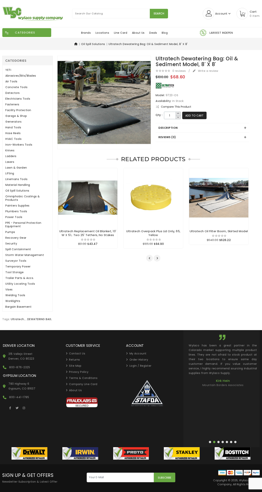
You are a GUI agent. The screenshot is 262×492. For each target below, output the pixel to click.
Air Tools (11, 81)
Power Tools (13, 217)
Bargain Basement (18, 307)
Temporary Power (18, 266)
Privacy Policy (78, 372)
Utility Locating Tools (20, 284)
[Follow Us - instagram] (24, 407)
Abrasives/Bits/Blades (20, 76)
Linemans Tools (16, 179)
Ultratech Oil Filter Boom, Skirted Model (219, 231)
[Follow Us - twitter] (17, 407)
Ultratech (17, 319)
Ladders (10, 156)
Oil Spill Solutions (93, 44)
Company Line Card (83, 384)
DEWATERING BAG (39, 319)
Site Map (75, 366)
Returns (74, 360)
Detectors (12, 93)
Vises (9, 289)
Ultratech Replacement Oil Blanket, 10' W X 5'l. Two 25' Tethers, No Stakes (87, 233)
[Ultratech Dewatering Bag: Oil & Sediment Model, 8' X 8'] (104, 104)
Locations (102, 33)
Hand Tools (13, 127)
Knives (9, 150)
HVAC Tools (13, 139)
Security (11, 243)
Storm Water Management (24, 255)
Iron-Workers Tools (18, 145)
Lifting (9, 173)
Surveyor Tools (15, 261)
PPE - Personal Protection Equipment (23, 224)
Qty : (159, 115)
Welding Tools (15, 295)
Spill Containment (18, 249)
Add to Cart (194, 115)
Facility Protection (18, 110)
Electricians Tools (17, 99)
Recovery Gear (15, 238)
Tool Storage (14, 272)
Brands (86, 33)
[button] (149, 258)
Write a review (207, 71)
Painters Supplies (17, 205)
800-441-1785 (19, 397)
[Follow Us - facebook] (10, 407)
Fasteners (12, 104)
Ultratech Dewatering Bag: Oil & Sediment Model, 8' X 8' (148, 44)
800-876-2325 (19, 367)
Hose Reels (13, 133)
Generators (13, 122)
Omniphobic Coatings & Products (22, 198)
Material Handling (17, 185)
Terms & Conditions (83, 378)
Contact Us (77, 353)
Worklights (12, 301)
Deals (153, 33)
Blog (165, 33)
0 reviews (179, 71)
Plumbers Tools (16, 211)
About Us (138, 33)
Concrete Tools (16, 87)
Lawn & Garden (16, 168)
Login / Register (140, 366)
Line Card (120, 33)
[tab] (202, 127)
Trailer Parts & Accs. (19, 278)
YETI (8, 70)
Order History (138, 360)
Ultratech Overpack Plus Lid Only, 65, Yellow (153, 233)
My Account (138, 353)
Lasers (9, 162)
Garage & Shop (16, 116)
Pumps (10, 232)
